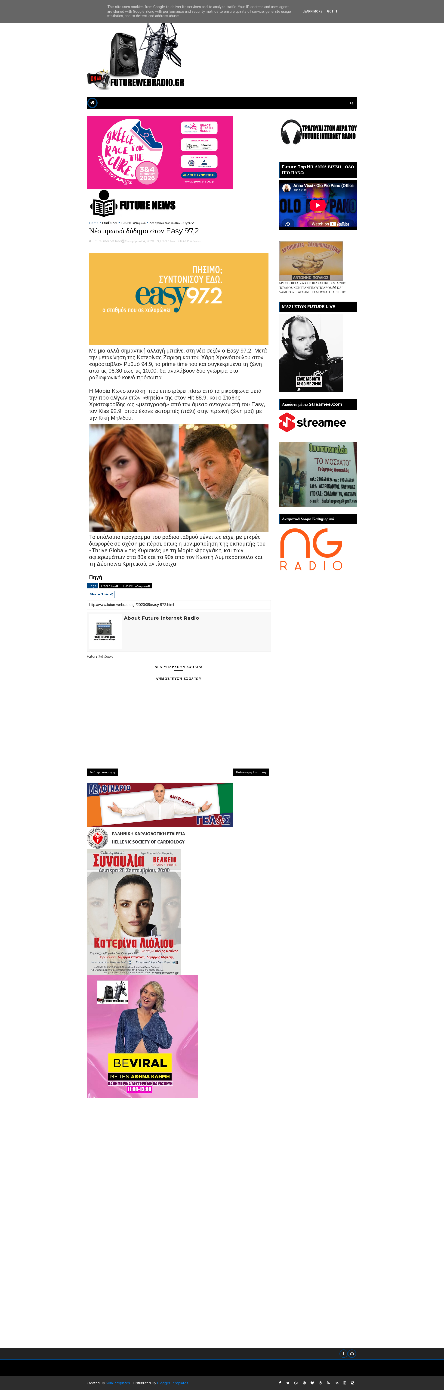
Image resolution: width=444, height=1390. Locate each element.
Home (94, 223)
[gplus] (296, 1383)
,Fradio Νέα (167, 241)
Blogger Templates (172, 1383)
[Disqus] (179, 1155)
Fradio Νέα (109, 223)
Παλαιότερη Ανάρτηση (251, 772)
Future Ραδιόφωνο (133, 223)
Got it (332, 11)
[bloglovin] (312, 1383)
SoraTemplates (118, 1383)
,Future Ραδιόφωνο (188, 241)
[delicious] (352, 1383)
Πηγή (95, 577)
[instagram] (344, 1383)
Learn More (312, 11)
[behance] (336, 1383)
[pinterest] (304, 1383)
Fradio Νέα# (110, 586)
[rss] (328, 1383)
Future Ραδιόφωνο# (136, 586)
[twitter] (287, 1383)
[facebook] (279, 1383)
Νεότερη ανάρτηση (102, 772)
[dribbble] (320, 1383)
